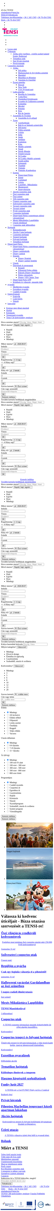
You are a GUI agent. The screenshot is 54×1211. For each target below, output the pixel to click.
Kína (20, 144)
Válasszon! (22, 647)
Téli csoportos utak (21, 199)
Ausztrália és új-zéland (27, 118)
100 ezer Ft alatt (16, 762)
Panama (21, 108)
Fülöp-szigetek (24, 130)
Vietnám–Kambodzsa (27, 170)
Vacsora (12, 733)
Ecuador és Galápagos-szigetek (31, 101)
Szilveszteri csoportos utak (24, 204)
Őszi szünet (17, 196)
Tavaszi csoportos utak (22, 206)
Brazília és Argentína (26, 94)
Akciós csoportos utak (22, 192)
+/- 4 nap (17, 360)
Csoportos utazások (16, 66)
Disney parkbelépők (21, 251)
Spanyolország (24, 189)
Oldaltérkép (6, 1196)
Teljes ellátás (14, 731)
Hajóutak (11, 227)
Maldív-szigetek (24, 146)
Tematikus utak (19, 58)
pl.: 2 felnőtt (14, 371)
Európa (16, 173)
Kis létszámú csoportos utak (12, 1169)
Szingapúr (22, 163)
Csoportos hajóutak (21, 213)
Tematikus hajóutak (21, 242)
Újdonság (12, 51)
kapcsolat (11, 303)
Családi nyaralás (19, 292)
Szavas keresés (7, 386)
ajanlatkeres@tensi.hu (10, 12)
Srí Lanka (22, 156)
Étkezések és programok (23, 265)
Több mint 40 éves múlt (11, 1157)
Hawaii (21, 85)
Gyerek (4, 378)
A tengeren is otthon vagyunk (13, 1171)
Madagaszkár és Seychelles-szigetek (33, 73)
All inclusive (14, 715)
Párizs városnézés (25, 275)
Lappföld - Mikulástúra (27, 185)
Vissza (3, 352)
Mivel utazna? (7, 325)
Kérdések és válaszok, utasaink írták (28, 282)
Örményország (24, 154)
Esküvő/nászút (14, 294)
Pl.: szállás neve (21, 694)
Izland (20, 177)
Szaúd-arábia (23, 161)
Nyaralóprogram (16, 803)
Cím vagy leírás (7, 697)
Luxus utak (12, 49)
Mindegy (13, 712)
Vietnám (21, 168)
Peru (20, 111)
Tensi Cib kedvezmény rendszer (19, 317)
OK (3, 357)
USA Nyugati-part (25, 89)
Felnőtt (4, 373)
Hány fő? (5, 370)
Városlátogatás (15, 811)
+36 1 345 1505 (29, 17)
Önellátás (13, 725)
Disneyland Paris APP (22, 280)
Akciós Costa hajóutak (22, 232)
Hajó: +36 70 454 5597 (10, 20)
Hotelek (16, 256)
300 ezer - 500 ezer (17, 768)
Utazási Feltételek (37, 1194)
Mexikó (21, 106)
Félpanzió (13, 720)
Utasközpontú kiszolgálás (11, 1162)
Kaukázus (22, 142)
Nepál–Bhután (24, 151)
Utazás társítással (20, 223)
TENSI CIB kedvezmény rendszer (15, 1194)
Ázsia (15, 120)
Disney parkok (19, 254)
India (20, 135)
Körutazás (10, 313)
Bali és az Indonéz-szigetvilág (30, 125)
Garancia (5, 1176)
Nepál (20, 149)
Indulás (4, 346)
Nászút (16, 301)
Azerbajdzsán (23, 123)
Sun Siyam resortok (21, 61)
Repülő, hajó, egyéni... (22, 325)
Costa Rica (22, 97)
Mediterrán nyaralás (21, 287)
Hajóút (9, 310)
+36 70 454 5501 (44, 17)
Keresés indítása (8, 397)
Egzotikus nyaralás (20, 289)
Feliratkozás (6, 1184)
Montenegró (23, 187)
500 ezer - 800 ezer (17, 770)
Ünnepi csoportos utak (22, 201)
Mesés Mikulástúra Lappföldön (26, 220)
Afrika (15, 68)
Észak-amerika (19, 82)
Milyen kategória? (8, 647)
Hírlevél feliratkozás (9, 15)
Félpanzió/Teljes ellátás (27, 270)
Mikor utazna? (7, 344)
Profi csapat (6, 1166)
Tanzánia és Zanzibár (27, 80)
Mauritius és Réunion (27, 78)
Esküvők (16, 296)
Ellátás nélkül (15, 718)
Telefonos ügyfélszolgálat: (12, 17)
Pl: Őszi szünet (21, 386)
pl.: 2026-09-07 (20, 344)
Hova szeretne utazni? (10, 322)
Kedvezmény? (7, 666)
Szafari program (16, 809)
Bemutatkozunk (19, 230)
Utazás (15, 263)
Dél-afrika (22, 70)
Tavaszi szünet (19, 208)
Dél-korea (22, 127)
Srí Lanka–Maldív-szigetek (29, 158)
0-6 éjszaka (14, 745)
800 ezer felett (15, 773)
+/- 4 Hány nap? (8, 362)
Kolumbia (22, 104)
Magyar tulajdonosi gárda (11, 1164)
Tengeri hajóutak (20, 237)
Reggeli (21, 268)
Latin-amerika (18, 92)
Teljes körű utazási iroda (11, 1154)
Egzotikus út (14, 790)
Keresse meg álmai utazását (17, 308)
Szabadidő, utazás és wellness (21, 806)
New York (22, 87)
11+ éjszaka (14, 751)
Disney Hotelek (24, 258)
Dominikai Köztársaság (27, 99)
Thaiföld (21, 166)
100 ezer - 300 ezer (17, 765)
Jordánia (21, 139)
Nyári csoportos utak (21, 211)
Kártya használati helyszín (12, 644)
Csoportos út (14, 788)
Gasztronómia (15, 793)
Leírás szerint (15, 723)
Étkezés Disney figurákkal (29, 273)
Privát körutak (19, 63)
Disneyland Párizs (25, 175)
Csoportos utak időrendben (24, 225)
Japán (20, 137)
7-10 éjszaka (14, 748)
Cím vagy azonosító (9, 389)
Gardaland (22, 180)
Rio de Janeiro (24, 113)
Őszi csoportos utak (21, 194)
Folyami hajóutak (20, 239)
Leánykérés (17, 299)
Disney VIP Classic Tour (28, 277)
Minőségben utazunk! (10, 1159)
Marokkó (22, 75)
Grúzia (21, 132)
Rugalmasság (6, 360)
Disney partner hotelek (27, 261)
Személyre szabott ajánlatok (12, 1173)
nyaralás (11, 284)
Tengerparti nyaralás (14, 315)
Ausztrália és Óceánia (22, 116)
